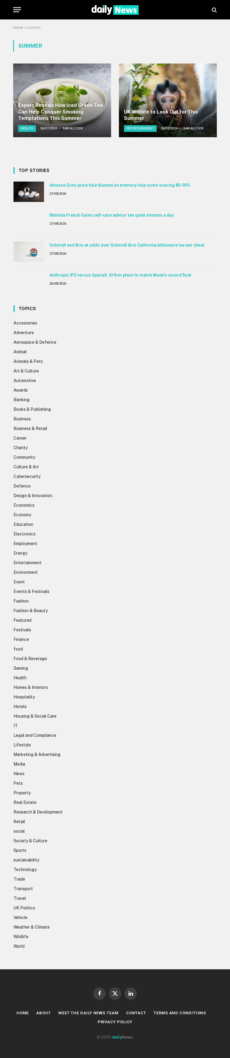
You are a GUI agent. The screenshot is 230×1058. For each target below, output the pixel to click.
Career (20, 438)
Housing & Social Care (35, 716)
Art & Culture (26, 371)
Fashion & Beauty (30, 610)
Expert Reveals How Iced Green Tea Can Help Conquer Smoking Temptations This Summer (60, 111)
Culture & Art (26, 466)
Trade (19, 879)
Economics (23, 505)
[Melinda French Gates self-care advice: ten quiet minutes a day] (28, 222)
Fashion (21, 601)
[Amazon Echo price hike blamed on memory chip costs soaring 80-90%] (28, 192)
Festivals (22, 629)
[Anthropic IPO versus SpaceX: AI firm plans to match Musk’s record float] (28, 281)
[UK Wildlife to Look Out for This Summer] (168, 100)
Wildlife (20, 936)
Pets (18, 783)
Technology (25, 869)
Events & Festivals (31, 591)
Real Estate (25, 802)
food (18, 649)
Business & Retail (30, 428)
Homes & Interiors (30, 687)
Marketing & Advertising (36, 754)
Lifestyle (22, 744)
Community (24, 457)
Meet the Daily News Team (88, 1013)
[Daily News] (115, 9)
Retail (19, 821)
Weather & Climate (31, 927)
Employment (25, 543)
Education (23, 524)
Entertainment (140, 128)
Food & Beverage (30, 658)
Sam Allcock (73, 128)
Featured (22, 620)
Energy (20, 553)
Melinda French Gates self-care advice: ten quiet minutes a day (111, 215)
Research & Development (38, 812)
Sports (19, 850)
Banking (21, 399)
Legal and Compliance (34, 735)
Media (19, 764)
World (19, 946)
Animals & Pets (28, 361)
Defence (22, 486)
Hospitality (24, 697)
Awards (20, 390)
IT (15, 725)
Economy (22, 514)
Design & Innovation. (33, 495)
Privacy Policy (115, 1022)
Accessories (25, 323)
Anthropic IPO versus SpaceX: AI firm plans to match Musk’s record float (120, 275)
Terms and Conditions (180, 1013)
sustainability (26, 860)
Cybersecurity (26, 476)
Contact (136, 1013)
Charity (20, 447)
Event (19, 581)
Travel (19, 898)
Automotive (24, 380)
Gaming (20, 668)
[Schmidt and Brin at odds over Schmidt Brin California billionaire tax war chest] (28, 252)
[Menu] (17, 9)
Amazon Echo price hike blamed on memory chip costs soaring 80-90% (119, 185)
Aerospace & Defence (34, 342)
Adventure (23, 332)
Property (22, 792)
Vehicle (20, 917)
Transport (23, 888)
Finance (21, 639)
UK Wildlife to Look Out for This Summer (161, 115)
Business (22, 418)
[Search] (214, 9)
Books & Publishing (32, 409)
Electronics (24, 534)
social (19, 831)
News (19, 773)
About (43, 1013)
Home (18, 27)
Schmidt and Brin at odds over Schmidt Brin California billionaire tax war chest (127, 245)
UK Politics (24, 907)
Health (27, 128)
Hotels (20, 706)
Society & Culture (30, 840)
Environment (25, 572)
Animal (20, 351)
